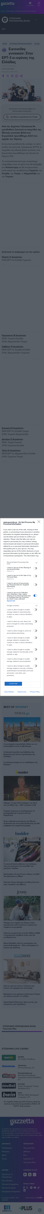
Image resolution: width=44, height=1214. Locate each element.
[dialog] (22, 607)
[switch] (35, 568)
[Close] (39, 522)
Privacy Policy (35, 692)
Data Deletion (9, 692)
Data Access (22, 692)
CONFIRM (13, 684)
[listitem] (22, 563)
